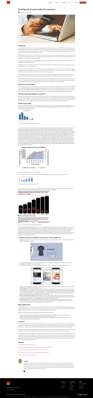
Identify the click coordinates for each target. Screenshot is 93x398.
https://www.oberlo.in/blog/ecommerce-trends (26, 344)
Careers (76, 2)
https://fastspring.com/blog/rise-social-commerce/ (27, 354)
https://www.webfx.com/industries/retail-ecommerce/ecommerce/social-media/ (32, 349)
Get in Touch (82, 2)
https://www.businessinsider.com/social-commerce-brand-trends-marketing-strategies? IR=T (35, 347)
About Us (50, 2)
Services (57, 2)
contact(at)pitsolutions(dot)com (14, 387)
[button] (53, 2)
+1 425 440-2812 (11, 389)
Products (64, 2)
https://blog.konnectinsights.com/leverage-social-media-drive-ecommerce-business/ (33, 352)
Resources (69, 2)
